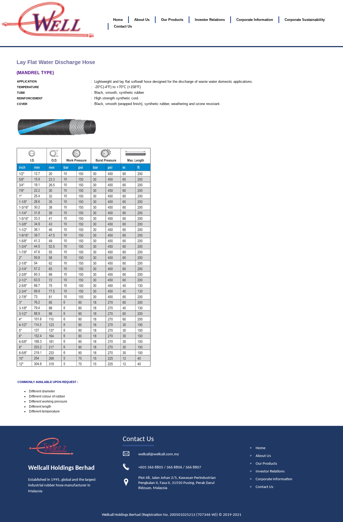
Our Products (172, 20)
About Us (142, 20)
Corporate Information (274, 479)
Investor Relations (270, 471)
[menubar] (225, 23)
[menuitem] (118, 19)
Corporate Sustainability (305, 20)
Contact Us (123, 26)
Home (118, 20)
